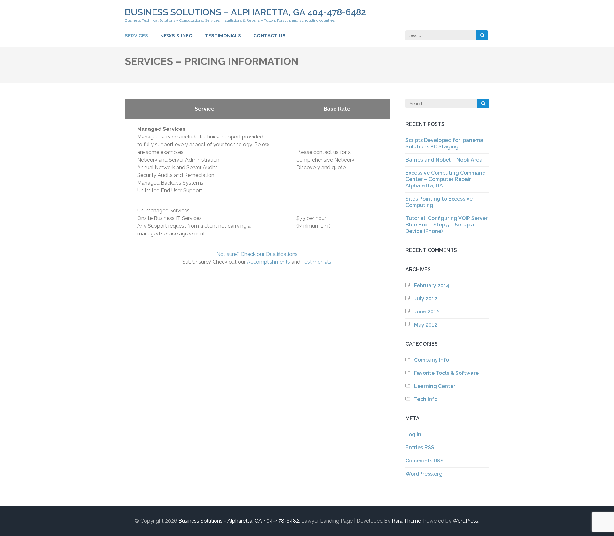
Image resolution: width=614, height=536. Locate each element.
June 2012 (426, 312)
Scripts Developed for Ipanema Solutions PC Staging (444, 143)
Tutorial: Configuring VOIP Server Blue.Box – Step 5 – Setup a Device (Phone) (446, 224)
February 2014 (431, 285)
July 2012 (425, 299)
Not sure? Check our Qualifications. (257, 254)
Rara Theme (406, 521)
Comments (424, 461)
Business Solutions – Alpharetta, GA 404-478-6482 (245, 12)
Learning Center (434, 386)
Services (136, 36)
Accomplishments (268, 262)
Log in (413, 434)
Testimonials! (317, 262)
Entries (419, 448)
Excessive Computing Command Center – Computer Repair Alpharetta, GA (445, 179)
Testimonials (223, 36)
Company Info (431, 360)
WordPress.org (424, 474)
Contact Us (269, 36)
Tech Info (425, 399)
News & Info (176, 36)
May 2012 (425, 325)
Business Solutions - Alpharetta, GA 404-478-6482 (238, 521)
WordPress (465, 521)
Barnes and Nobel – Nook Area (444, 160)
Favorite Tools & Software (446, 373)
